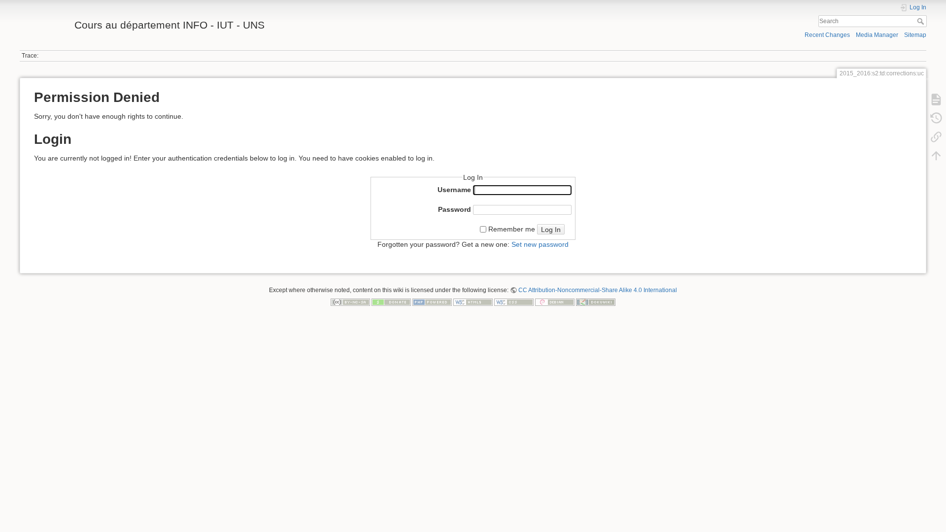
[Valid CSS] (514, 302)
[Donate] (391, 302)
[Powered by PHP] (432, 302)
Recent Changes (827, 35)
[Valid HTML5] (473, 302)
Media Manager (877, 35)
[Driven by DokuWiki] (595, 302)
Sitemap (915, 35)
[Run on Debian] (554, 302)
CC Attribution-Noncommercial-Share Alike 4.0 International (597, 290)
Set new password (540, 244)
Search (921, 21)
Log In (551, 229)
